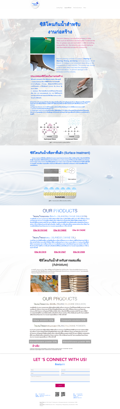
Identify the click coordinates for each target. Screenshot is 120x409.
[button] (68, 8)
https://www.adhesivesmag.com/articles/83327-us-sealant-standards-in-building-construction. (47, 348)
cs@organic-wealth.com (45, 395)
